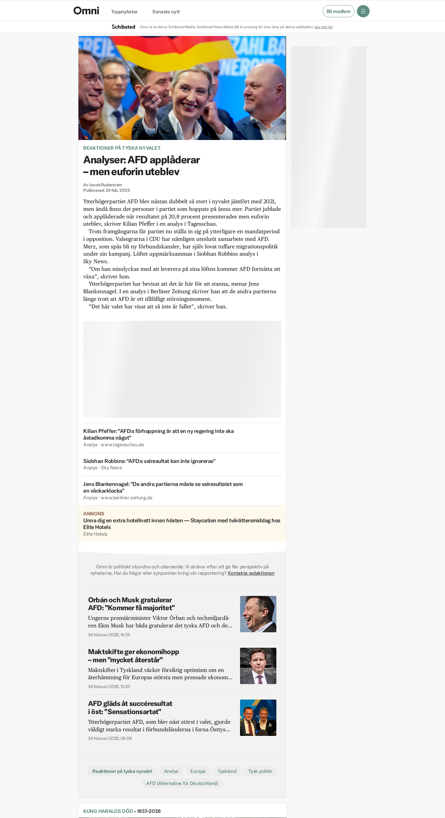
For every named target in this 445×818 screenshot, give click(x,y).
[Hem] (86, 10)
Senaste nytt (166, 12)
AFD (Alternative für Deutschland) (182, 783)
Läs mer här (324, 27)
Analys (171, 771)
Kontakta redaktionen (251, 573)
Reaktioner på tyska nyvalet (121, 148)
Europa (198, 771)
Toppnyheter (124, 12)
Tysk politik (260, 771)
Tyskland (227, 771)
